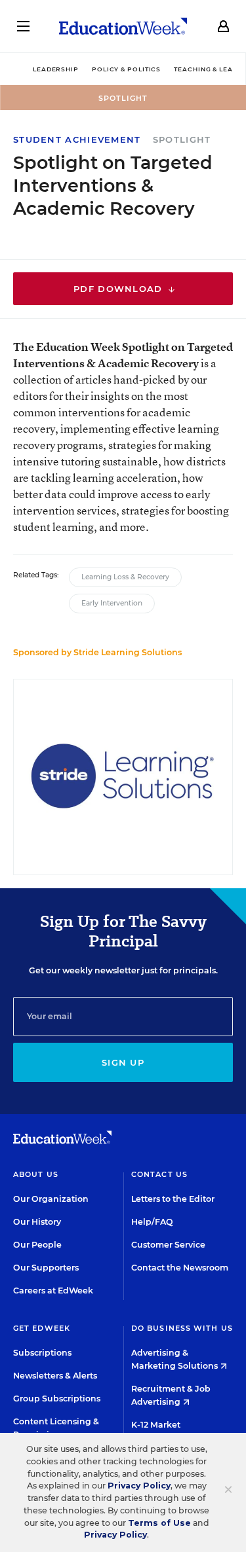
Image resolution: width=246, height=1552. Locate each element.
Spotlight (182, 139)
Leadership (56, 69)
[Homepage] (123, 26)
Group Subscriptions (56, 1398)
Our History (37, 1222)
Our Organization (51, 1199)
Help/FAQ (152, 1222)
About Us (35, 1174)
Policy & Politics (126, 69)
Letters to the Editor (173, 1199)
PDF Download (119, 288)
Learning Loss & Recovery (125, 577)
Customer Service (168, 1245)
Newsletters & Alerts (55, 1376)
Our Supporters (46, 1267)
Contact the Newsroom (179, 1267)
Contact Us (159, 1174)
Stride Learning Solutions (127, 652)
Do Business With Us (182, 1328)
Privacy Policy (139, 1485)
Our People (37, 1245)
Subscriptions (42, 1353)
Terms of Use (159, 1523)
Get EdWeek (41, 1328)
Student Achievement (77, 140)
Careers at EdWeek (53, 1290)
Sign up (123, 1062)
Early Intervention (111, 603)
